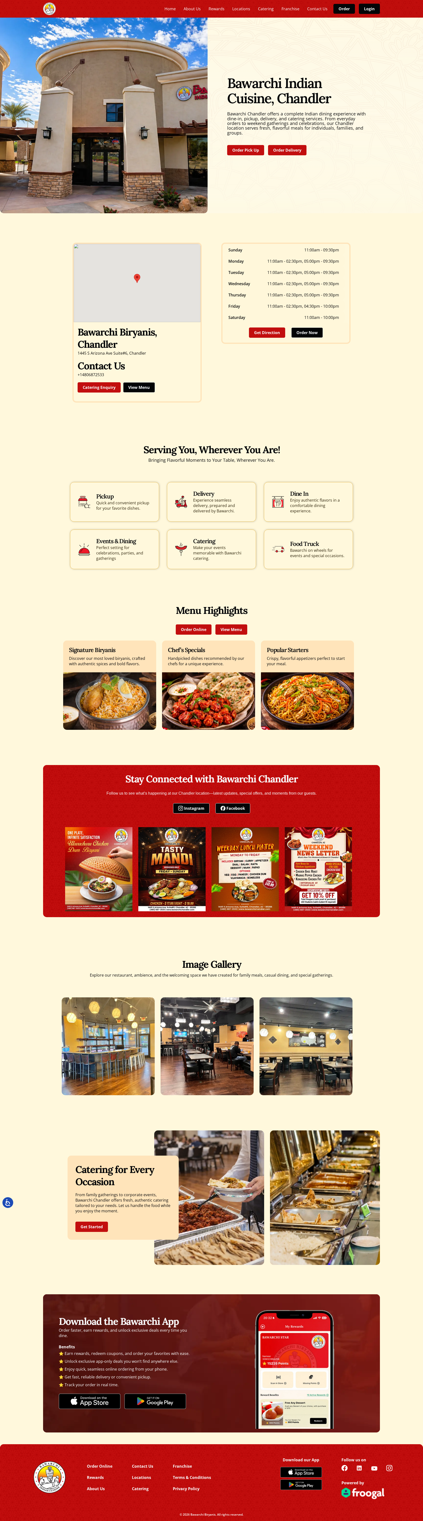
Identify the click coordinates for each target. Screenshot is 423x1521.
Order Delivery (287, 150)
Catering (140, 1488)
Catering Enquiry (99, 387)
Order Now (307, 332)
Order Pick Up (245, 150)
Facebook (235, 808)
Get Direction (267, 332)
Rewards (95, 1477)
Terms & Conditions (192, 1477)
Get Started (92, 1226)
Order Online (193, 629)
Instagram (194, 808)
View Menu (139, 387)
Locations (141, 1477)
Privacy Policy (186, 1488)
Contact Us (142, 1466)
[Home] (49, 1477)
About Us (96, 1488)
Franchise (182, 1466)
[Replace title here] (49, 8)
